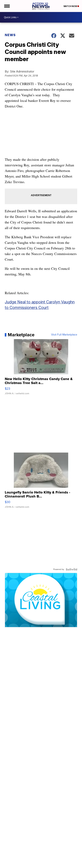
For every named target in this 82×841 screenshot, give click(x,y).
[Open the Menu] (6, 6)
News (10, 35)
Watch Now (70, 6)
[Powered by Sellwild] (71, 569)
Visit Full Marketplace (64, 334)
